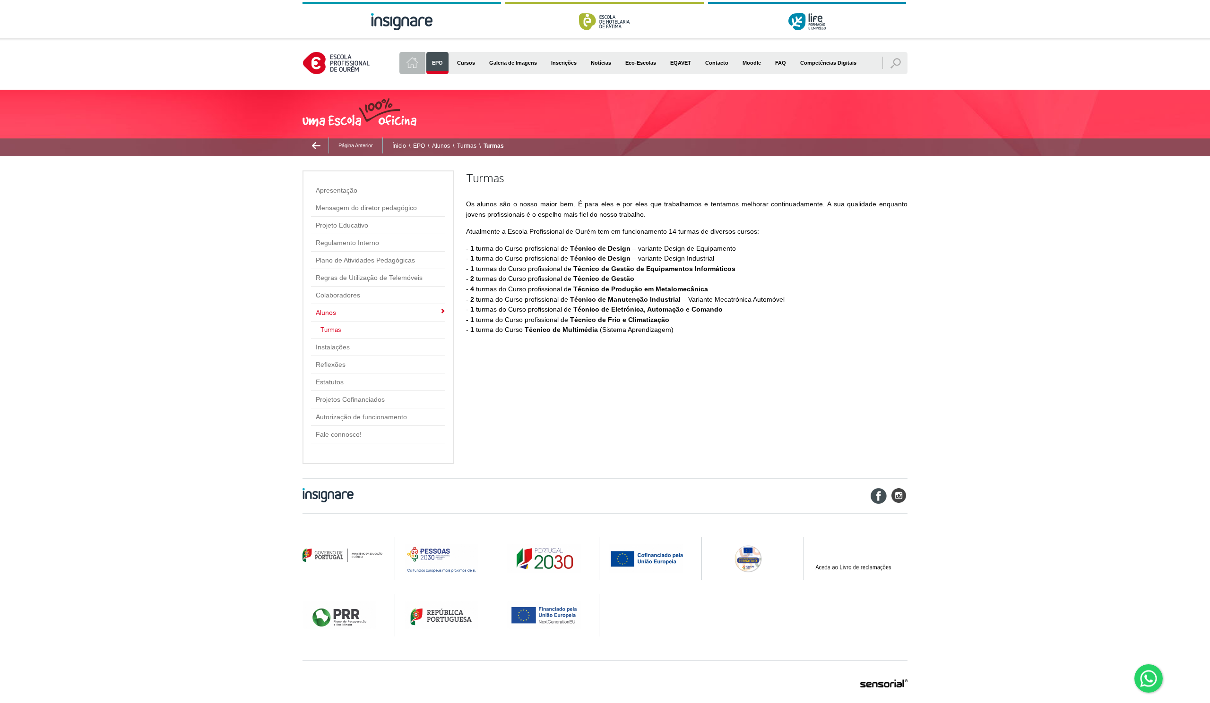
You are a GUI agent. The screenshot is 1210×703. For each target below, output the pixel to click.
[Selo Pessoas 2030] (751, 558)
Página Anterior (355, 145)
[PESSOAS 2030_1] (444, 558)
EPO (419, 146)
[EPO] (412, 63)
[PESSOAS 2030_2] (547, 558)
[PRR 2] (444, 615)
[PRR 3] (547, 615)
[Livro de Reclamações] (859, 558)
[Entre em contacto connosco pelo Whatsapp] (1148, 678)
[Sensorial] (884, 684)
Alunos (441, 146)
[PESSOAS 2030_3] (649, 558)
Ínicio (399, 146)
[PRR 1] (342, 615)
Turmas (466, 146)
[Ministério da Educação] (342, 555)
